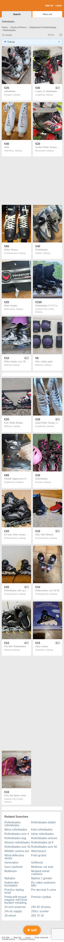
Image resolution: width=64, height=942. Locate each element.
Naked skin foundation (11, 884)
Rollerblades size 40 (44, 846)
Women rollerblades (17, 842)
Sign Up (49, 5)
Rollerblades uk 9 (42, 842)
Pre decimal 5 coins (43, 889)
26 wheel (10, 915)
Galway (16, 95)
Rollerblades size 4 (16, 833)
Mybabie (9, 878)
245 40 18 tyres (40, 906)
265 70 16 (37, 915)
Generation (11, 862)
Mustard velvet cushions (40, 873)
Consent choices (27, 939)
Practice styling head (14, 891)
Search (16, 14)
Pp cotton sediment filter (43, 884)
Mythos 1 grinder (41, 878)
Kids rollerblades (41, 829)
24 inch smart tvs (15, 906)
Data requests (41, 937)
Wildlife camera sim (16, 851)
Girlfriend (37, 862)
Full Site (6, 937)
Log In (59, 5)
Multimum (10, 871)
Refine (51, 35)
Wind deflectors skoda (14, 857)
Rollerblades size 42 (17, 846)
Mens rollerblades (15, 829)
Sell (33, 930)
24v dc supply (13, 911)
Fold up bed (38, 855)
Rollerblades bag (15, 838)
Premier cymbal (41, 896)
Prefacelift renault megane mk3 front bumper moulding (15, 899)
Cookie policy (8, 939)
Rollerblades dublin (43, 822)
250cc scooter (40, 911)
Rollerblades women (44, 838)
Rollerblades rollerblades (12, 824)
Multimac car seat (42, 866)
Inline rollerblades (42, 833)
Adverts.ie (16, 6)
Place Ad (47, 14)
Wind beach (38, 851)
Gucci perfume (13, 866)
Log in (28, 937)
